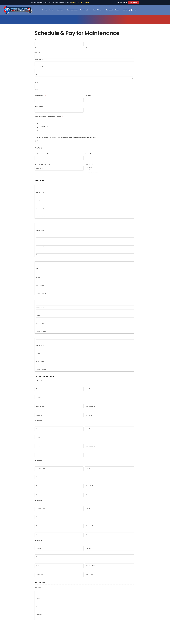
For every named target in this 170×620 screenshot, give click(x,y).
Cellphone (88, 95)
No (38, 123)
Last (86, 47)
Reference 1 (38, 587)
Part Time (89, 170)
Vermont (73, 2)
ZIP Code (37, 89)
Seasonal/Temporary (92, 172)
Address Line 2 (39, 67)
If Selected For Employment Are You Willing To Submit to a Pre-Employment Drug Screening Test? (66, 137)
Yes (38, 120)
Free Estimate (133, 2)
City (36, 74)
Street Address (39, 59)
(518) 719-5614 (122, 2)
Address (38, 52)
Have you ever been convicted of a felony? (49, 116)
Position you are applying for (44, 154)
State (36, 82)
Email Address (40, 106)
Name (37, 40)
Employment (89, 164)
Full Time (89, 167)
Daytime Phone (40, 95)
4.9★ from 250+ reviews (83, 2)
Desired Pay (89, 154)
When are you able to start (43, 164)
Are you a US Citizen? (42, 127)
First (36, 47)
